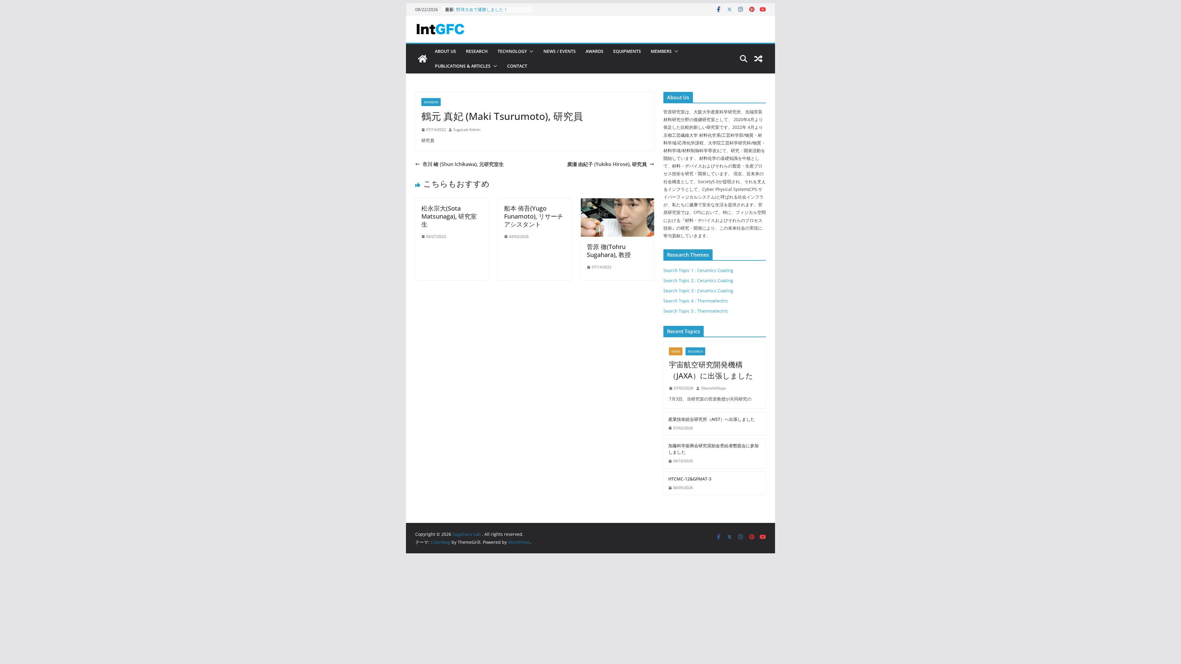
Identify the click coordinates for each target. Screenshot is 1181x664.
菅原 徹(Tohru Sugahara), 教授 (609, 251)
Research (477, 51)
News (675, 351)
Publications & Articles (463, 66)
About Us (445, 51)
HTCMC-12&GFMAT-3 (477, 9)
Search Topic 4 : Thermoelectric (695, 301)
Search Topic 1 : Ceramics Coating (698, 270)
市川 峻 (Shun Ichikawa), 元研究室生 (463, 164)
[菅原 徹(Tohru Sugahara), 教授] (617, 202)
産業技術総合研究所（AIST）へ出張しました (711, 419)
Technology (512, 51)
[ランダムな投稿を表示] (758, 58)
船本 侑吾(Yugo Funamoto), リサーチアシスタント (533, 216)
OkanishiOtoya (713, 388)
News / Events (559, 51)
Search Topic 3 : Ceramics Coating (698, 291)
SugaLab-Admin (466, 129)
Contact (517, 66)
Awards (594, 51)
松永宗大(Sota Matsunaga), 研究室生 (449, 216)
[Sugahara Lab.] (422, 58)
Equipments (627, 51)
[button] (530, 51)
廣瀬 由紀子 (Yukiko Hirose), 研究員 (607, 164)
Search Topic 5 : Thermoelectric (695, 311)
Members (661, 51)
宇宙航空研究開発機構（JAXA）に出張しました (711, 370)
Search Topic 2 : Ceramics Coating (698, 280)
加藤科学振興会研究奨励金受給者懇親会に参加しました (713, 449)
